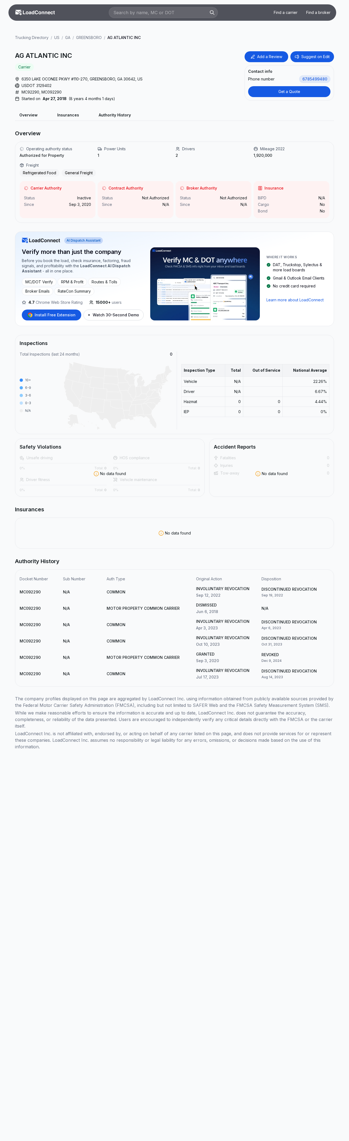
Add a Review (269, 56)
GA (67, 37)
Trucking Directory (32, 37)
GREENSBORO (89, 37)
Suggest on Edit (315, 56)
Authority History (115, 115)
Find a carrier (285, 12)
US (56, 37)
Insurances (68, 115)
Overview (28, 115)
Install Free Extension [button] (55, 315)
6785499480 (314, 79)
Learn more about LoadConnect (295, 300)
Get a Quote (289, 91)
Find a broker (318, 12)
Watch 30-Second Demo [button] (116, 315)
